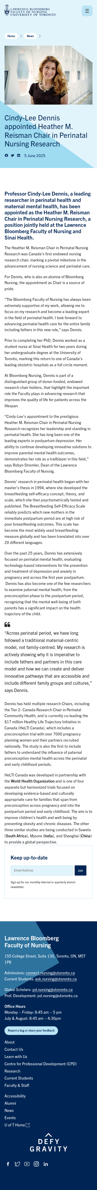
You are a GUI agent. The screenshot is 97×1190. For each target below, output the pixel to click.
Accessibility (15, 1096)
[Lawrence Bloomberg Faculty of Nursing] (30, 10)
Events (10, 1118)
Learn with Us (16, 1057)
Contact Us (14, 1049)
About (10, 1042)
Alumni (10, 1103)
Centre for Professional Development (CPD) (41, 1064)
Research (12, 1071)
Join (80, 870)
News (30, 36)
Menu (87, 10)
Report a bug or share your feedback (31, 1030)
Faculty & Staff (17, 1085)
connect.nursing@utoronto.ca (50, 973)
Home (11, 36)
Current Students (19, 1078)
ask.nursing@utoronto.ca (56, 979)
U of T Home (15, 1125)
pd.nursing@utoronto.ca (52, 990)
